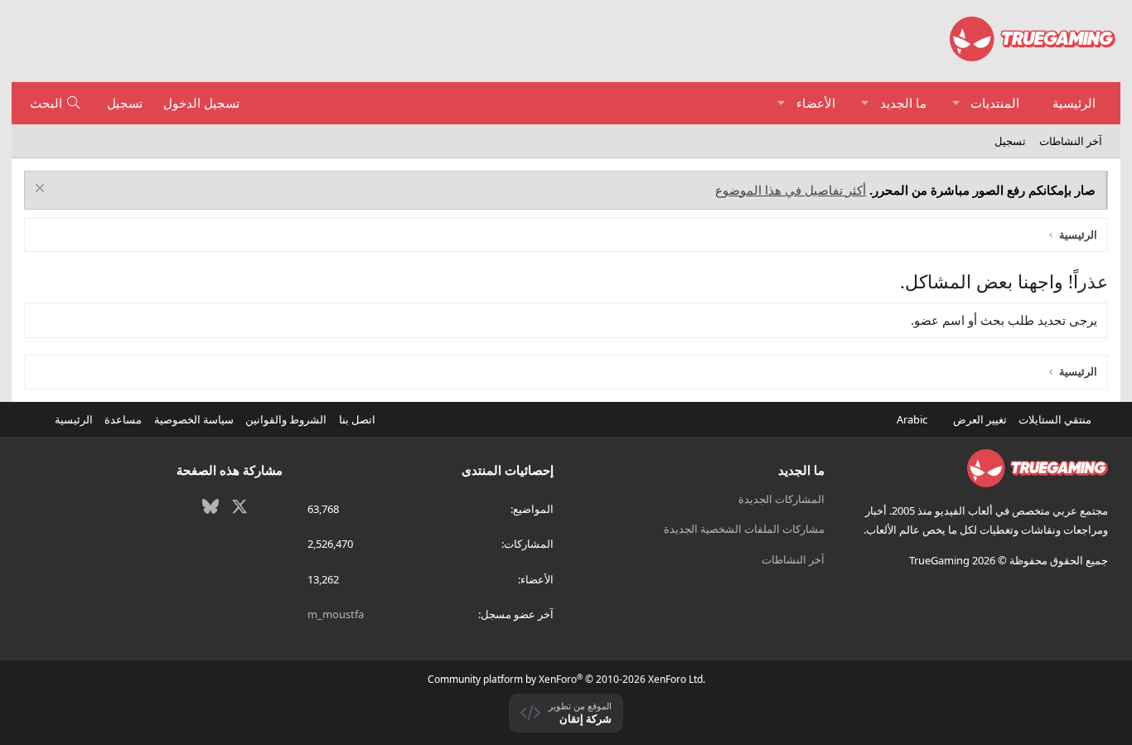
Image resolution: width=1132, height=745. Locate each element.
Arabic (913, 419)
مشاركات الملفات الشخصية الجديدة (744, 528)
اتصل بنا (357, 419)
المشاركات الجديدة (781, 498)
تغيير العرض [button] (980, 419)
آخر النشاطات (1070, 140)
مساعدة (123, 419)
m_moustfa (335, 614)
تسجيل (1010, 140)
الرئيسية (1074, 102)
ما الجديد (903, 102)
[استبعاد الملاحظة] (42, 190)
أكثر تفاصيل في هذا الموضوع (790, 189)
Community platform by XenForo (566, 679)
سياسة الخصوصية (194, 419)
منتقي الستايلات (1056, 419)
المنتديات (994, 102)
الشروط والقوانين (286, 419)
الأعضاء (815, 102)
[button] (956, 103)
